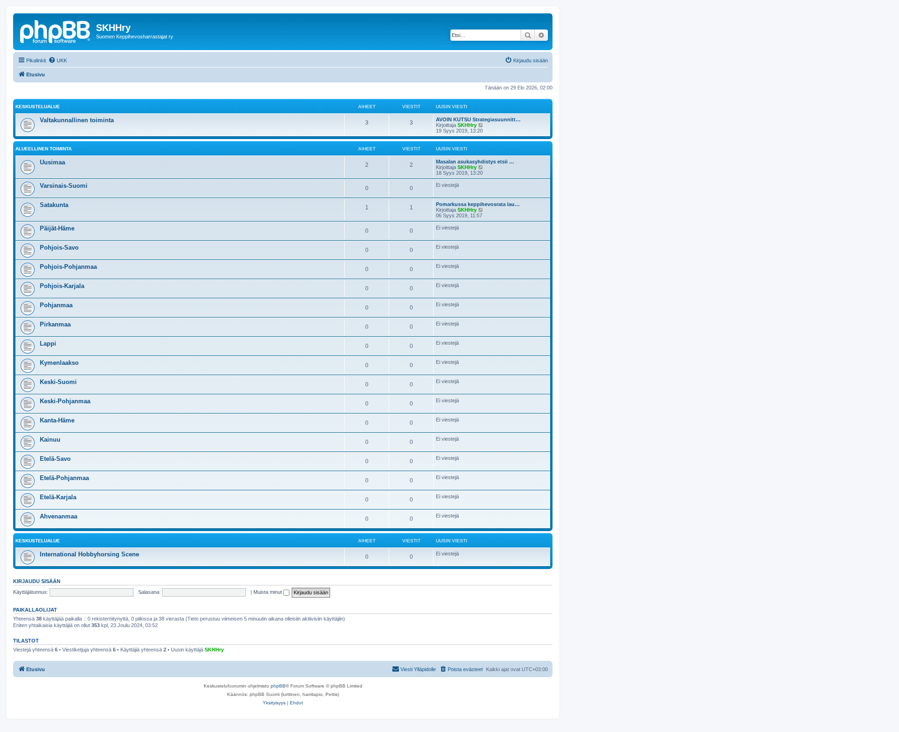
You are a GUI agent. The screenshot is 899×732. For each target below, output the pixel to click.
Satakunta (54, 204)
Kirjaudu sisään (36, 581)
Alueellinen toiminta (43, 148)
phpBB (278, 685)
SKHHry (467, 125)
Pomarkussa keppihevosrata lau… (478, 204)
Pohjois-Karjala (62, 285)
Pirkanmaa (55, 324)
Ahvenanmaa (58, 516)
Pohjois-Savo (59, 247)
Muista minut (268, 592)
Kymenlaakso (59, 362)
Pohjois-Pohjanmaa (68, 266)
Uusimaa (52, 162)
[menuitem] (57, 60)
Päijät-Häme (57, 228)
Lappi (48, 343)
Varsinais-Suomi (64, 185)
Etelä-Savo (55, 458)
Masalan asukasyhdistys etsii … (475, 161)
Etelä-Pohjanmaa (64, 477)
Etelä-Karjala (58, 497)
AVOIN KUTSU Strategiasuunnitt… (478, 119)
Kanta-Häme (57, 420)
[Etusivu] (55, 30)
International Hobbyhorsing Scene (89, 554)
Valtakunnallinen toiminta (77, 120)
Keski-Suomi (58, 381)
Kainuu (50, 439)
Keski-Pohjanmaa (65, 401)
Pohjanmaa (56, 305)
